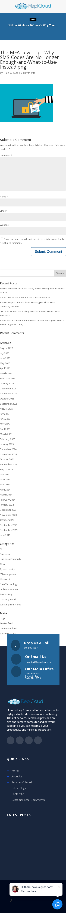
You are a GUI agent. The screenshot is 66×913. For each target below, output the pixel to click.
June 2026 (5, 358)
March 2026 (6, 373)
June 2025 (5, 418)
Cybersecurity (7, 569)
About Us (17, 776)
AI (1, 548)
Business (5, 554)
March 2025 (6, 434)
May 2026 (5, 363)
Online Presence (9, 589)
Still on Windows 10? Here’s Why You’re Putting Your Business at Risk (37, 830)
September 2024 (8, 464)
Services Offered (21, 782)
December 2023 (8, 509)
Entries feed (6, 623)
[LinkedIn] (36, 33)
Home (15, 770)
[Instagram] (43, 33)
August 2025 (6, 408)
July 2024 (4, 474)
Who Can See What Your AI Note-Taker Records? (25, 297)
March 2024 (6, 494)
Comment (6, 155)
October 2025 (7, 398)
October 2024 (7, 459)
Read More (33, 25)
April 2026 (5, 368)
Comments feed (8, 628)
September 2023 (8, 525)
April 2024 (5, 489)
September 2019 (8, 530)
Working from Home (10, 604)
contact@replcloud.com (39, 662)
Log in (3, 618)
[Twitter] (29, 33)
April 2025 (5, 429)
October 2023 (7, 519)
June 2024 (5, 479)
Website (4, 224)
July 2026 (4, 353)
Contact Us (17, 794)
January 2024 (7, 504)
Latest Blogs (18, 788)
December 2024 (8, 449)
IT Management (8, 574)
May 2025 (5, 423)
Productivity (6, 594)
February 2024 (7, 499)
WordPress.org (8, 633)
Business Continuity (10, 559)
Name (4, 196)
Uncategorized (8, 599)
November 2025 (8, 393)
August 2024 (6, 469)
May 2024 (5, 484)
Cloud (3, 564)
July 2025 (4, 413)
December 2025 (8, 388)
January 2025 (7, 444)
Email (3, 210)
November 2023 (8, 515)
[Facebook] (22, 33)
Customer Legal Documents (28, 799)
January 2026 (7, 383)
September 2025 (8, 403)
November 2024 (8, 454)
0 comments (28, 72)
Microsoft (5, 579)
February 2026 (7, 378)
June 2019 (5, 535)
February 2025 (7, 439)
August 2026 (6, 348)
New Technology (9, 584)
